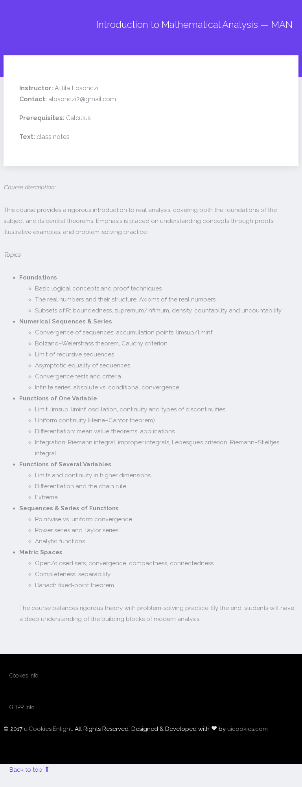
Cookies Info (23, 675)
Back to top (26, 769)
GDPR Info (21, 707)
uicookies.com (247, 728)
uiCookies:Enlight (48, 728)
